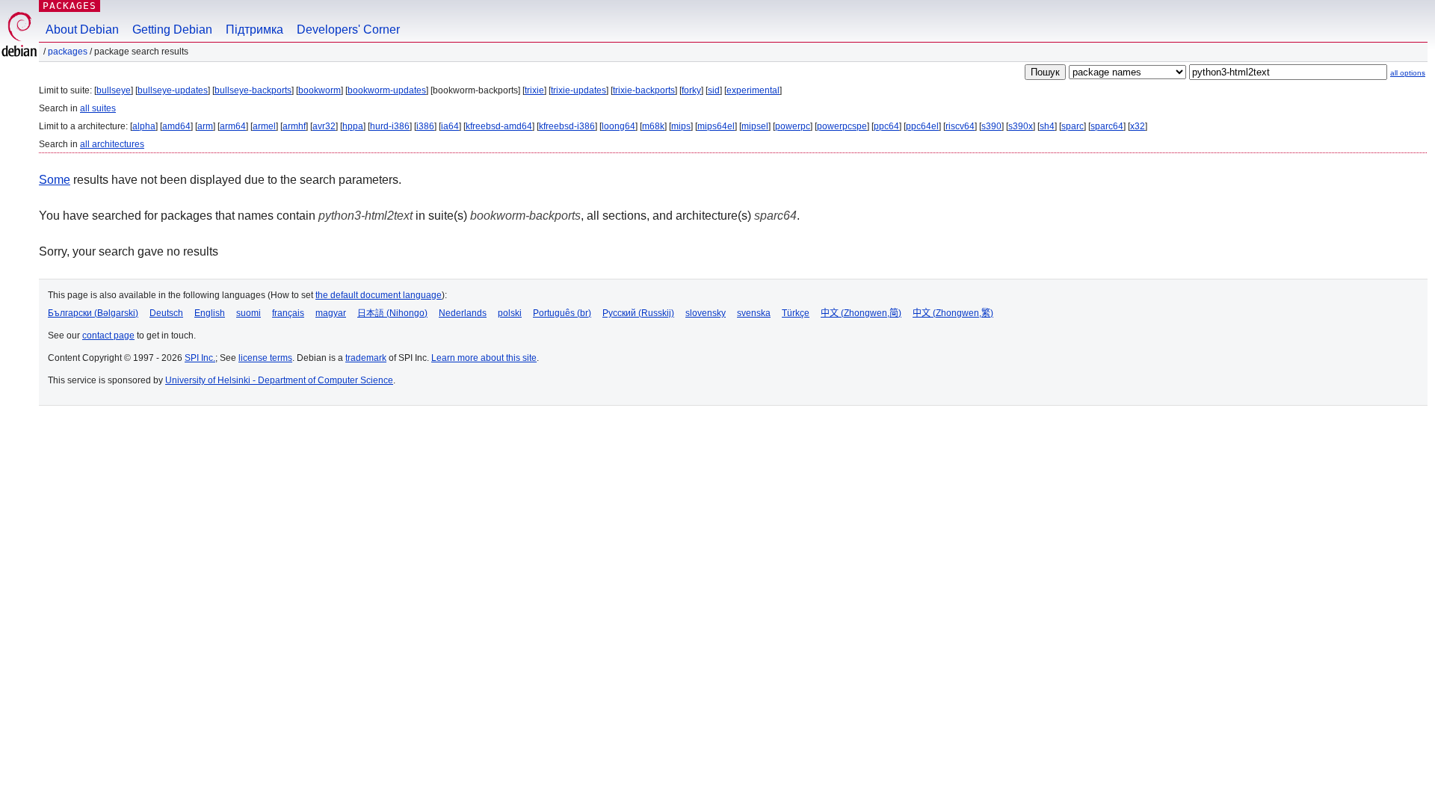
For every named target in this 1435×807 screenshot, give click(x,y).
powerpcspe (842, 126)
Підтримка (254, 29)
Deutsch (166, 313)
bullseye (113, 90)
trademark (365, 358)
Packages (69, 5)
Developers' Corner (348, 29)
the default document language (378, 295)
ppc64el (922, 126)
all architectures (112, 144)
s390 (991, 126)
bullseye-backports (253, 90)
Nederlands (463, 313)
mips (681, 126)
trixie (534, 90)
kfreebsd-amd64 (499, 126)
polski (510, 313)
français (288, 313)
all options (1407, 73)
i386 (425, 126)
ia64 (450, 126)
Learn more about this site (484, 358)
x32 (1137, 126)
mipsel (754, 126)
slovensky (705, 313)
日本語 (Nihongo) (392, 313)
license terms (265, 358)
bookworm (319, 90)
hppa (352, 126)
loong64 (618, 126)
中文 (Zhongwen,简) (861, 313)
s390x (1020, 126)
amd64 (176, 126)
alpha (143, 126)
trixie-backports (644, 90)
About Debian (82, 29)
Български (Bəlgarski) (93, 313)
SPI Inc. (200, 358)
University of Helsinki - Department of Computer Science (279, 380)
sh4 (1047, 126)
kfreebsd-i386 (567, 126)
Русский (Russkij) (638, 313)
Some (54, 179)
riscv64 (960, 126)
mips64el (716, 126)
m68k (653, 126)
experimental (753, 90)
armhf (294, 126)
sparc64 (1106, 126)
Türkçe (795, 313)
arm (205, 126)
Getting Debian (172, 29)
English (209, 313)
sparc (1072, 126)
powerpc (792, 126)
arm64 (233, 126)
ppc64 (886, 126)
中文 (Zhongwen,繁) (953, 313)
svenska (754, 313)
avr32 (324, 126)
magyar (330, 313)
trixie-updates (578, 90)
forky (691, 90)
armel (264, 126)
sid (714, 90)
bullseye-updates (173, 90)
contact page (108, 335)
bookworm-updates (387, 90)
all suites (98, 108)
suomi (248, 313)
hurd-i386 (390, 126)
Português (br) (562, 313)
